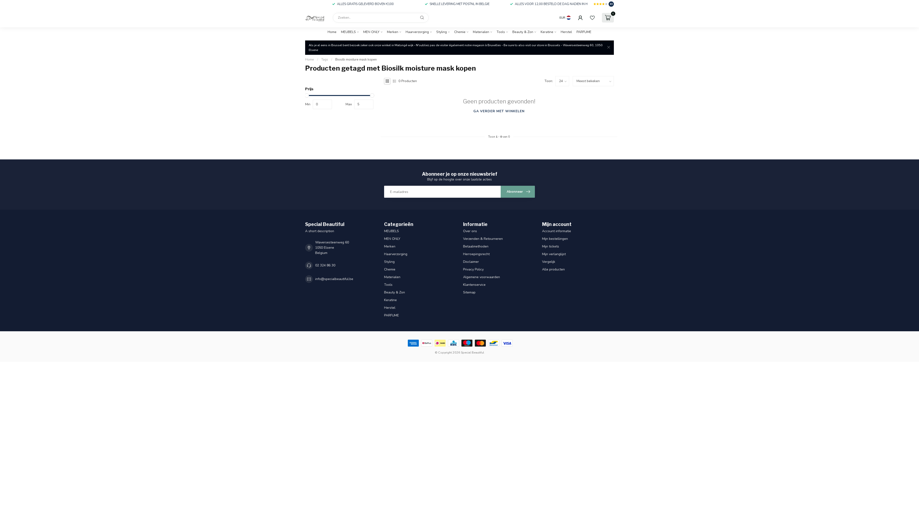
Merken (392, 32)
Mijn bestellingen (555, 238)
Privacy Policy (473, 269)
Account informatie (556, 231)
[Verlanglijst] (592, 17)
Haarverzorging (417, 32)
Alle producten (553, 269)
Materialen (481, 32)
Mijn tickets (550, 246)
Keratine (547, 32)
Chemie (459, 32)
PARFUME (584, 32)
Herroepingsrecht (476, 254)
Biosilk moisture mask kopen (356, 59)
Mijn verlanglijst (554, 254)
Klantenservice (474, 284)
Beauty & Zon (522, 32)
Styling (441, 32)
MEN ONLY (371, 32)
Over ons (470, 231)
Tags (324, 59)
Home (332, 32)
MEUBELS (348, 32)
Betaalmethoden (475, 246)
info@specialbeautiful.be (334, 279)
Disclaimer (471, 261)
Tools (501, 32)
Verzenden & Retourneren (483, 238)
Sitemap (469, 292)
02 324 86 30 (325, 265)
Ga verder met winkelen (499, 111)
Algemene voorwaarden (481, 277)
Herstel (566, 32)
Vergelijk (548, 261)
